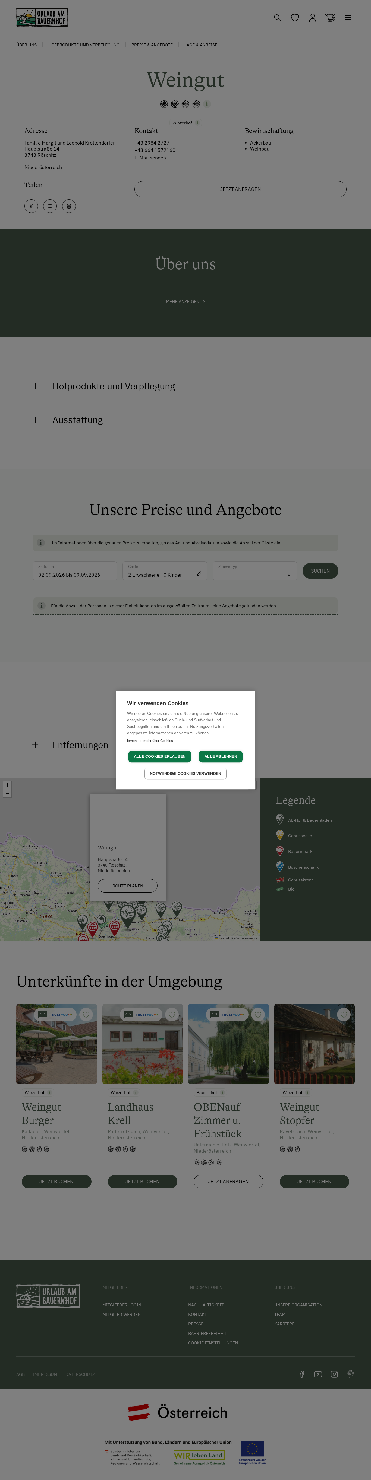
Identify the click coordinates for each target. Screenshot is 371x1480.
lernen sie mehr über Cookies (150, 741)
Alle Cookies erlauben (160, 757)
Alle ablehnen (221, 757)
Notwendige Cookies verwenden (185, 774)
